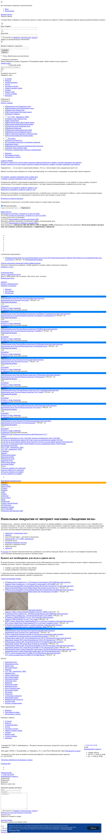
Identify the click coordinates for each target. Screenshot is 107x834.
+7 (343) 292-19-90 (14, 65)
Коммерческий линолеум (14, 699)
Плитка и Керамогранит (9, 284)
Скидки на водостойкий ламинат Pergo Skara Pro (55, 442)
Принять (93, 828)
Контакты (8, 95)
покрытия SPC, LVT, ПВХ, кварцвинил (19, 539)
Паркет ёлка (9, 666)
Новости (8, 80)
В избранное (5, 310)
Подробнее (39, 260)
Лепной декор (10, 701)
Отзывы (8, 90)
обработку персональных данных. (25, 37)
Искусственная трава (12, 688)
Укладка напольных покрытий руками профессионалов (21, 263)
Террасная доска (11, 681)
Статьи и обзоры (11, 94)
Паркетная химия (11, 684)
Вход (7, 9)
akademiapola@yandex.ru (92, 749)
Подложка (8, 692)
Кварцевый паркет (11, 697)
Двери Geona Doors (12, 675)
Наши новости (6, 212)
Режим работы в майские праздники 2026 (24, 219)
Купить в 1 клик (6, 308)
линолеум (8, 548)
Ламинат (4, 282)
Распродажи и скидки (13, 157)
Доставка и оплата (11, 86)
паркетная (8, 533)
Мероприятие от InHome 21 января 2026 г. (24, 223)
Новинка (8, 289)
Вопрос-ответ (10, 92)
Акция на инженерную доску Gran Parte (45, 438)
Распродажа (9, 293)
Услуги (7, 84)
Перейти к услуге (7, 267)
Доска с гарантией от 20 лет (11, 274)
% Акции (8, 79)
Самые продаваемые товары (11, 579)
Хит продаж (9, 291)
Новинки (8, 153)
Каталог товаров (7, 103)
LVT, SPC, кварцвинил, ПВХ (11, 449)
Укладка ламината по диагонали (12, 470)
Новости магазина (9, 206)
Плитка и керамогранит (13, 703)
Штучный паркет (11, 667)
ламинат (8, 535)
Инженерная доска (7, 278)
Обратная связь (6, 772)
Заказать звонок (6, 14)
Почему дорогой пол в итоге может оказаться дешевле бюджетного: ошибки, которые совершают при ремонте (40, 164)
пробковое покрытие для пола (15, 542)
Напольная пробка (7, 457)
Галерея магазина (11, 82)
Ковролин (8, 682)
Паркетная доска (7, 460)
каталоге (5, 552)
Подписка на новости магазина (12, 198)
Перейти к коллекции (8, 286)
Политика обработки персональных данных (17, 760)
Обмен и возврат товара (13, 88)
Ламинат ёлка (10, 673)
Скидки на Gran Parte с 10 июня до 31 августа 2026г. (27, 215)
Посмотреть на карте (73, 751)
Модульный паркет (12, 677)
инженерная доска (20, 533)
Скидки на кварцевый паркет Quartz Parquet (50, 444)
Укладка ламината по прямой (11, 474)
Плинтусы (8, 694)
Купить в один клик (24, 812)
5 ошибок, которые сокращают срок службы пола (18, 179)
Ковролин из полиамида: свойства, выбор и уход (18, 189)
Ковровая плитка (11, 686)
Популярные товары (12, 155)
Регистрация (9, 11)
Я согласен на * (20, 811)
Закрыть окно (6, 63)
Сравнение (17, 308)
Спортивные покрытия (13, 696)
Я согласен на (20, 37)
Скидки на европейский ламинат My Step (47, 440)
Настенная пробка (7, 464)
